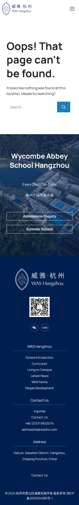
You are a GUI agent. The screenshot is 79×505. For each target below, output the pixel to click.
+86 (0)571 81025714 (39, 423)
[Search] (63, 107)
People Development (39, 388)
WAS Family (40, 382)
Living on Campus (39, 370)
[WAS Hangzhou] (23, 8)
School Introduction (39, 357)
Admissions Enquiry (39, 216)
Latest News (39, 376)
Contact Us (39, 417)
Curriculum (39, 363)
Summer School (39, 229)
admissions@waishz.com (39, 429)
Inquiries (39, 411)
